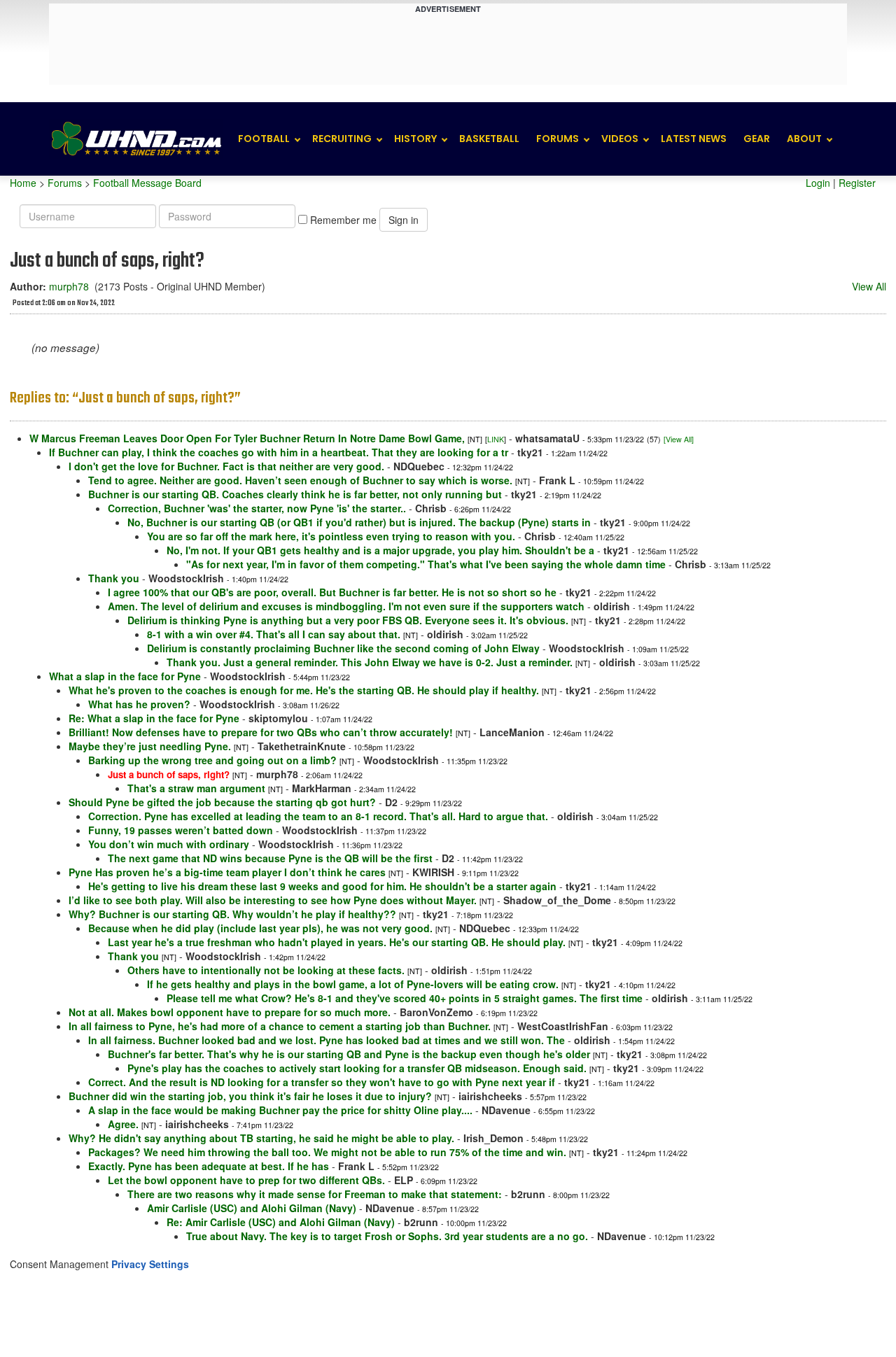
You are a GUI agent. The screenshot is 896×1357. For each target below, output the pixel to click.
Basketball (489, 139)
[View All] (679, 439)
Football (264, 139)
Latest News (694, 139)
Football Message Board (147, 183)
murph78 (69, 286)
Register (857, 183)
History (415, 139)
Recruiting (342, 139)
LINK (495, 439)
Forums (557, 139)
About (804, 139)
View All (869, 286)
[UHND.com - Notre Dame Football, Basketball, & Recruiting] (136, 139)
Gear (756, 139)
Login (818, 183)
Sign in (403, 220)
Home (23, 183)
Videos (619, 139)
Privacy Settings (150, 1264)
